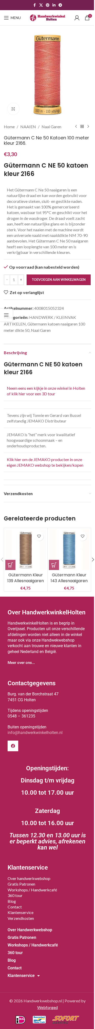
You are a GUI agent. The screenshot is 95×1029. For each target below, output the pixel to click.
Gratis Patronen (21, 883)
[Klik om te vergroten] (13, 109)
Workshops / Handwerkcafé (32, 889)
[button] (10, 565)
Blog (12, 901)
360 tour (15, 895)
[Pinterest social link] (47, 5)
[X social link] (41, 5)
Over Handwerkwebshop (30, 929)
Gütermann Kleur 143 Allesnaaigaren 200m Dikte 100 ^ (69, 580)
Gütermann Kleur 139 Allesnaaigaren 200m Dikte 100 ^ (25, 580)
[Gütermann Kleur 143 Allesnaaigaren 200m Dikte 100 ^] (69, 549)
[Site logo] (47, 17)
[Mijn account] (77, 18)
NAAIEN (28, 126)
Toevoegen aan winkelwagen (59, 279)
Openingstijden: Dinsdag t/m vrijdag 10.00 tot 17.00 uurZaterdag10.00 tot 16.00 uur (47, 808)
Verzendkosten (21, 918)
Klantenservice (20, 912)
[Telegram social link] (60, 5)
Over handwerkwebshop (29, 878)
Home (9, 126)
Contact (15, 906)
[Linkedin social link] (54, 5)
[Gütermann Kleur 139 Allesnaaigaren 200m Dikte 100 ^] (25, 549)
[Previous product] (76, 127)
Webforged (47, 1007)
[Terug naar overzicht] (82, 127)
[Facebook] (13, 746)
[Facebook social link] (35, 5)
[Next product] (88, 127)
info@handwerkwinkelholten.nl (35, 732)
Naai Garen (51, 126)
